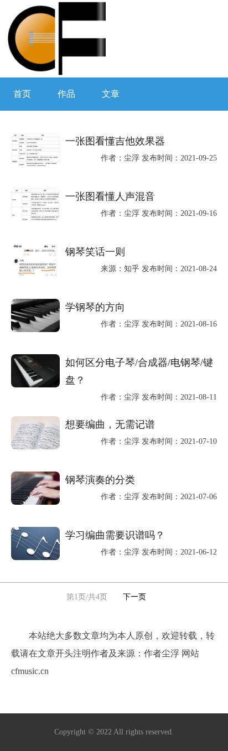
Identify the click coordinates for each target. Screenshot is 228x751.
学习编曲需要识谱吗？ (115, 535)
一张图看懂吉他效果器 (115, 141)
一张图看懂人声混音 (110, 196)
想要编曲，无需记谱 (110, 424)
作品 (66, 94)
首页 (22, 94)
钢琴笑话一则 (95, 251)
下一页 (134, 597)
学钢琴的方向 (95, 307)
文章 (111, 94)
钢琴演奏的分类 (100, 479)
